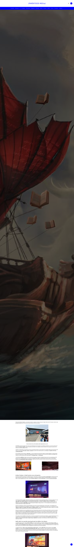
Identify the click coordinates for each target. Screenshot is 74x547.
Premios (52, 8)
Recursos (45, 8)
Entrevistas (37, 8)
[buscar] (68, 3)
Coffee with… (29, 453)
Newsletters (56, 8)
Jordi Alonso (34, 233)
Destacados (17, 8)
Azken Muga (24, 450)
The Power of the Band (52, 478)
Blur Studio (43, 478)
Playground (33, 8)
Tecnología (23, 8)
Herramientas (28, 8)
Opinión (41, 8)
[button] (71, 3)
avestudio (31, 450)
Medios (49, 8)
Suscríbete (12, 8)
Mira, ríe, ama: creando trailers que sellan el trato (30, 527)
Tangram (28, 450)
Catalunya (60, 8)
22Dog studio (21, 523)
